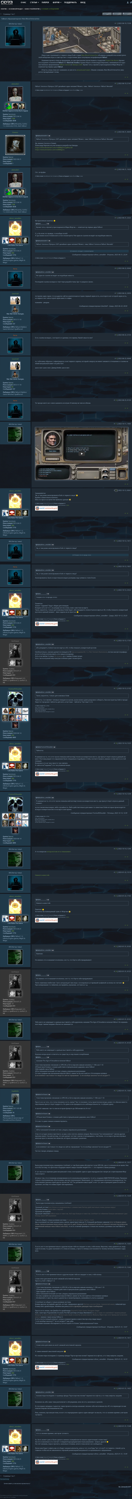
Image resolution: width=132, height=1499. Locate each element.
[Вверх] (125, 78)
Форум (56, 3)
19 (116, 794)
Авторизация (128, 2)
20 (116, 849)
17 (116, 688)
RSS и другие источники (8, 1497)
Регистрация (131, 2)
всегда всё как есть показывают (59, 852)
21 (116, 872)
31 (116, 1267)
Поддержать (70, 3)
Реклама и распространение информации (14, 1495)
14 (116, 566)
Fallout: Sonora (65, 65)
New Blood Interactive (90, 55)
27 (116, 1091)
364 (12, 253)
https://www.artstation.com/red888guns (49, 150)
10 (116, 400)
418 (12, 735)
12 (116, 490)
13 (116, 541)
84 (12, 322)
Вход (82, 3)
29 (116, 1196)
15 (116, 590)
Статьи (33, 3)
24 (116, 971)
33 (116, 1388)
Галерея (45, 3)
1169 (13, 119)
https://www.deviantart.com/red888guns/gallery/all (53, 148)
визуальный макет (84, 70)
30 (116, 1244)
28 (116, 1162)
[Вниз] (128, 78)
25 (116, 1019)
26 (116, 1043)
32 (116, 1338)
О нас (23, 3)
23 (116, 946)
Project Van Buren (112, 60)
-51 (12, 673)
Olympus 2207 (77, 65)
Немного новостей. (42, 875)
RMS (68, 505)
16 (116, 641)
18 (116, 743)
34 (116, 1426)
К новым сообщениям (50, 9)
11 (116, 424)
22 (116, 896)
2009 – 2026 (128, 1495)
